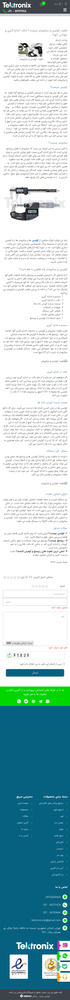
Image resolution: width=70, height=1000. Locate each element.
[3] (39, 586)
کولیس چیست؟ (58, 87)
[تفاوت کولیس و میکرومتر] (30, 50)
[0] (4, 577)
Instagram (63, 945)
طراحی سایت (44, 996)
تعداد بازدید (61, 562)
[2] (36, 586)
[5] (46, 586)
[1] (32, 586)
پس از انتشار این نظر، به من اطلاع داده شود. (40, 664)
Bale (63, 967)
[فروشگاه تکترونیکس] (16, 5)
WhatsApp (63, 956)
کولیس (35, 240)
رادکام (34, 996)
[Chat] (63, 977)
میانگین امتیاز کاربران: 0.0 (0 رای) (36, 577)
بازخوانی (9, 655)
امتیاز (62, 586)
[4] (43, 586)
